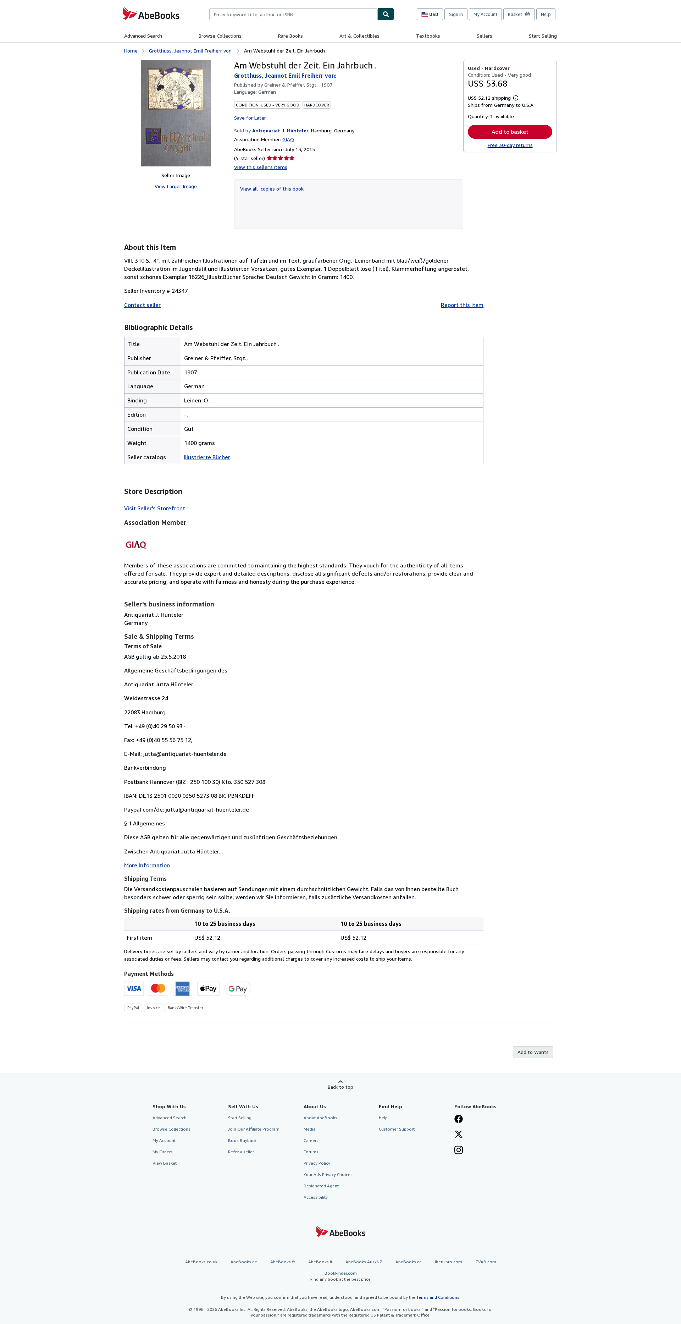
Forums (311, 1151)
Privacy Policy (317, 1163)
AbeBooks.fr (282, 1261)
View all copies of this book (272, 189)
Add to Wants (533, 1052)
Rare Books (290, 36)
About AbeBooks (320, 1117)
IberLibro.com (448, 1261)
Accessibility (316, 1197)
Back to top (340, 1087)
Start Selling (543, 36)
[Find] (386, 14)
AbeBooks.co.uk (201, 1261)
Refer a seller (241, 1151)
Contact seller (142, 304)
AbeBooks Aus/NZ (363, 1261)
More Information (147, 865)
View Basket (165, 1163)
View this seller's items (260, 167)
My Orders (163, 1151)
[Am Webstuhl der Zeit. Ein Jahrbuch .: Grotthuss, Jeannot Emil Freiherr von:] (176, 113)
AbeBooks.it (320, 1261)
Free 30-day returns (510, 145)
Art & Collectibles (359, 36)
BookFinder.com (340, 1276)
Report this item (462, 304)
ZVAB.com (485, 1261)
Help (546, 14)
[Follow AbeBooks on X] (458, 1135)
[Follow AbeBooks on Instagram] (458, 1150)
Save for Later (250, 118)
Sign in (456, 14)
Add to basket (510, 131)
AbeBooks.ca (408, 1261)
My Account (485, 14)
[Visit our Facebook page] (458, 1119)
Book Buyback (242, 1140)
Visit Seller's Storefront (154, 508)
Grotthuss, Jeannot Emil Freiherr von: (191, 51)
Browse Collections (220, 36)
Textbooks (428, 36)
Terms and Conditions (437, 1297)
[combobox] (293, 14)
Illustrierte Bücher (207, 457)
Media (310, 1129)
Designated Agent (321, 1185)
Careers (311, 1140)
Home (131, 51)
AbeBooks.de (244, 1261)
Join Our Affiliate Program (253, 1129)
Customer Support (397, 1129)
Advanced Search (143, 36)
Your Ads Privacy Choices (328, 1174)
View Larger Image (176, 186)
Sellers (484, 36)
